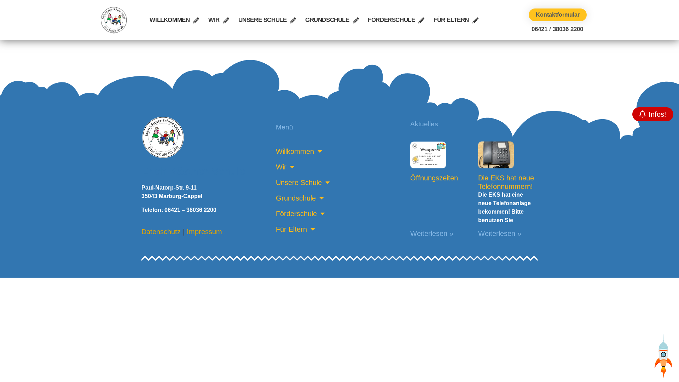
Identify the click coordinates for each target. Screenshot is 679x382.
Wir (214, 20)
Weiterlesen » (431, 233)
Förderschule (391, 20)
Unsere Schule (262, 20)
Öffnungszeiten (434, 178)
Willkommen (170, 20)
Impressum (204, 232)
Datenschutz (161, 232)
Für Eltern (451, 20)
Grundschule (327, 20)
